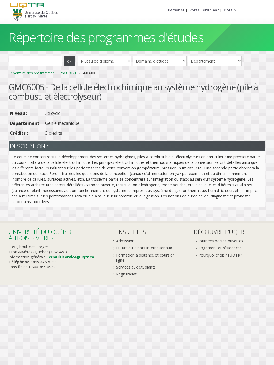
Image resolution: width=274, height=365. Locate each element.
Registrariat (126, 274)
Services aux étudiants (136, 267)
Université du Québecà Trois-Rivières (41, 235)
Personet (176, 10)
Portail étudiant (204, 10)
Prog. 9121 (68, 73)
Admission (125, 240)
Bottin (230, 10)
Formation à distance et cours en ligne (145, 258)
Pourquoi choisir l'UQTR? (220, 255)
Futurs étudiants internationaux (144, 247)
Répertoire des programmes (32, 73)
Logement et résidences (220, 247)
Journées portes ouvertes (221, 240)
